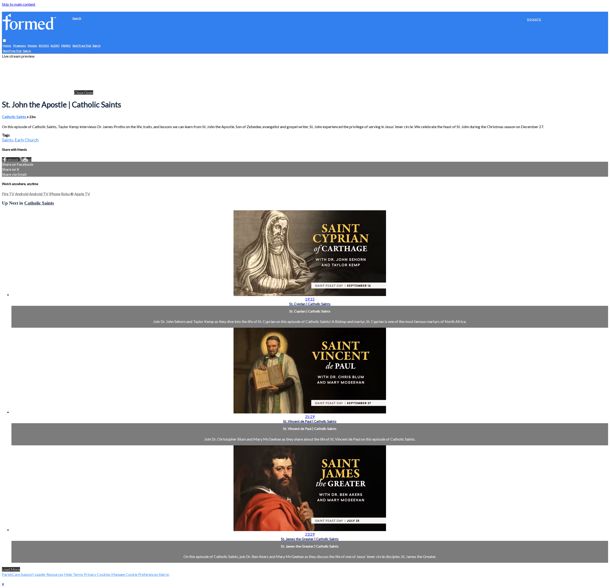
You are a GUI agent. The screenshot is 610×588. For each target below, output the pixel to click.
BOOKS (44, 46)
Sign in (96, 46)
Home (7, 46)
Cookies (104, 574)
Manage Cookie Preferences (135, 574)
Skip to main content (18, 4)
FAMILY (66, 46)
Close (79, 92)
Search (76, 18)
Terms (78, 574)
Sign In (27, 51)
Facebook (10, 159)
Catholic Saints (14, 116)
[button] (4, 40)
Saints (7, 139)
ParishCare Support (18, 574)
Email (26, 159)
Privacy (90, 574)
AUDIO (55, 46)
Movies (32, 46)
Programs (19, 46)
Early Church (27, 139)
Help (68, 574)
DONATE (534, 19)
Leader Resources (49, 574)
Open (88, 92)
